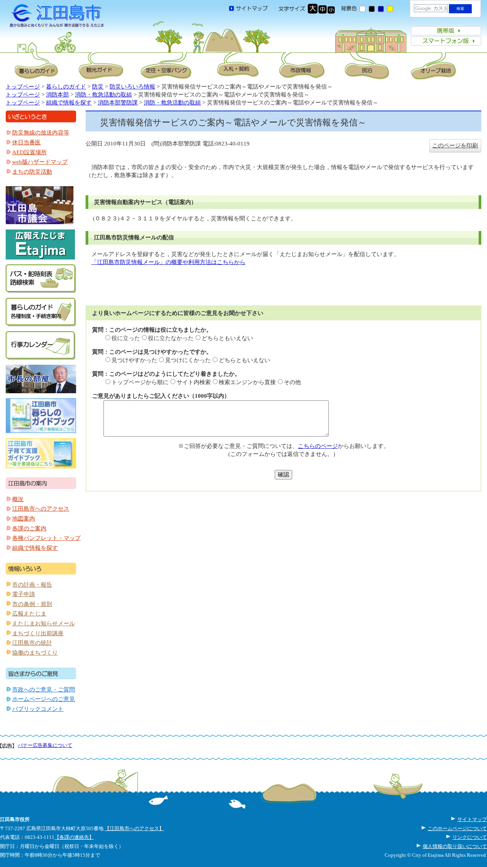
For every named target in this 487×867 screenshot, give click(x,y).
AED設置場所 (29, 152)
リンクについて (469, 837)
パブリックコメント (38, 709)
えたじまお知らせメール (43, 623)
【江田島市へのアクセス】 (134, 828)
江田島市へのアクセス (40, 509)
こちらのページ (318, 446)
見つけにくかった (188, 360)
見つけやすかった (134, 360)
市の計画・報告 (32, 585)
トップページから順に (140, 382)
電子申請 (23, 594)
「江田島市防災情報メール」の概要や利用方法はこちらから (168, 262)
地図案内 (23, 519)
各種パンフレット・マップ (46, 538)
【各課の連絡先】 (74, 837)
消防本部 (57, 95)
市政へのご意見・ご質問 (43, 690)
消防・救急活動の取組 (103, 95)
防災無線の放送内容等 (40, 133)
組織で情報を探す (69, 103)
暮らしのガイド (66, 87)
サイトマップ (472, 819)
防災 (97, 87)
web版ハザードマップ (40, 162)
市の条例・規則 (32, 604)
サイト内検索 (194, 382)
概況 (18, 499)
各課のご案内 (29, 528)
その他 (292, 382)
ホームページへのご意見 (43, 699)
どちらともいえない (227, 338)
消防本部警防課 (118, 103)
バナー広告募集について (45, 745)
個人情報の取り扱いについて (455, 846)
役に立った (125, 338)
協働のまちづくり (35, 653)
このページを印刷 (455, 145)
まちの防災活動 (32, 172)
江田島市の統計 (32, 643)
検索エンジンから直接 (247, 382)
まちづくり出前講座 (38, 633)
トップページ (23, 87)
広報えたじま (29, 614)
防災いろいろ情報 (132, 87)
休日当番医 (26, 142)
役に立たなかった (171, 338)
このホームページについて (457, 828)
